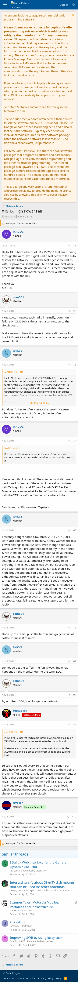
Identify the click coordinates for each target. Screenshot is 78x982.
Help (59, 978)
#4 (74, 440)
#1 (74, 245)
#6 (74, 627)
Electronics (26, 926)
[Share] (69, 246)
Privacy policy (45, 978)
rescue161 (20, 710)
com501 (18, 297)
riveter (18, 803)
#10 (74, 816)
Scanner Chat (25, 910)
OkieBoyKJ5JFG (17, 941)
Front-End (17, 922)
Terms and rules (26, 978)
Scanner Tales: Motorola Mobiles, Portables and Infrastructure (34, 904)
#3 (74, 364)
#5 (74, 530)
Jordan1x (14, 926)
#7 (74, 661)
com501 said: (11, 732)
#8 (74, 694)
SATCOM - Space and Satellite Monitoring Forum (44, 890)
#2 (74, 311)
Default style (12, 973)
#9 (74, 724)
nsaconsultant (17, 870)
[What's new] (73, 4)
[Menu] (5, 4)
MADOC (9, 216)
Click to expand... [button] (39, 403)
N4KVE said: (11, 448)
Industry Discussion (36, 870)
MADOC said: (11, 372)
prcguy (13, 890)
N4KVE (17, 350)
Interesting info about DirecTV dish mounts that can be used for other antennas (42, 884)
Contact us (9, 978)
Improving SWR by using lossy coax (36, 937)
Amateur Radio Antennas (40, 941)
